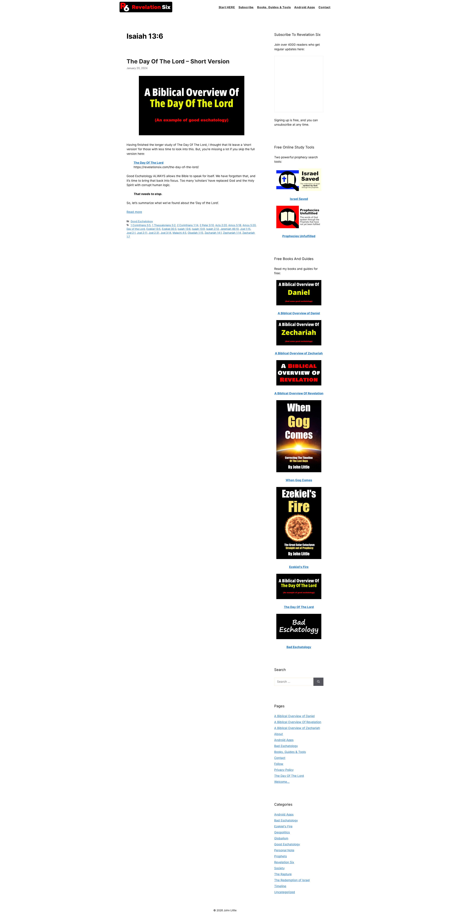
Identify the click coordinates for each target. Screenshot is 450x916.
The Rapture (283, 874)
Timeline (280, 886)
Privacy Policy (284, 770)
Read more (134, 212)
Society (279, 868)
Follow (278, 764)
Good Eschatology (142, 221)
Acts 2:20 (221, 225)
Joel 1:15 (245, 228)
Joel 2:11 (142, 232)
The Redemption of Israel (292, 880)
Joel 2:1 (131, 232)
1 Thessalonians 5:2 (164, 225)
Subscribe (246, 7)
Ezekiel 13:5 (153, 228)
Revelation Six (284, 862)
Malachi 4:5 (179, 232)
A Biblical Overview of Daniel (294, 716)
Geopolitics (282, 832)
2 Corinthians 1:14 (187, 225)
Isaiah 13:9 (198, 228)
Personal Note (284, 850)
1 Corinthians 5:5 (141, 225)
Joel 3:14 (165, 232)
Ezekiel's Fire (283, 826)
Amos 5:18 (234, 225)
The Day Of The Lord (289, 776)
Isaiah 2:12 (212, 228)
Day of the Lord (136, 228)
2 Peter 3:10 (207, 225)
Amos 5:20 (249, 225)
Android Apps (304, 7)
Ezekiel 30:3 (169, 228)
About (278, 734)
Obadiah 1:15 (195, 232)
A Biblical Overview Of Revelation (297, 722)
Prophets (280, 856)
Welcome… (282, 782)
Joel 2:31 (154, 232)
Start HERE (227, 7)
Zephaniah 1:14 (232, 232)
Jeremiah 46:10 (229, 228)
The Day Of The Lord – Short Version (178, 61)
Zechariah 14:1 (213, 232)
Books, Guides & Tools (274, 7)
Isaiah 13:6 (184, 228)
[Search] (318, 682)
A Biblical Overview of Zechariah (297, 728)
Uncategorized (284, 892)
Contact (324, 7)
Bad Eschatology (286, 746)
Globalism (281, 838)
